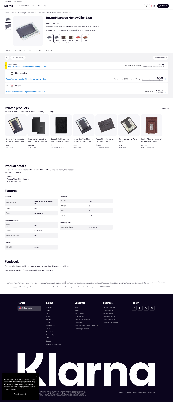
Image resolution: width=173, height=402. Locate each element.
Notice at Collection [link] (139, 392)
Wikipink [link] (48, 338)
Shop (34, 6)
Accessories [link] (41, 13)
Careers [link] (48, 310)
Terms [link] (121, 392)
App (39, 6)
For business (18, 1)
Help (44, 6)
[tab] (8, 50)
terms (15, 287)
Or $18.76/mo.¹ (159, 92)
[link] (134, 308)
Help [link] (76, 307)
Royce (36, 208)
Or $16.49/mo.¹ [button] (10, 147)
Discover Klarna (24, 6)
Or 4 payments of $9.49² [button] (103, 147)
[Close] (36, 376)
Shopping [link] (14, 13)
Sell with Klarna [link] (108, 313)
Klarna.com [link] (151, 392)
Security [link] (48, 319)
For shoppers (8, 1)
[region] (20, 386)
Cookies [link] (128, 392)
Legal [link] (48, 313)
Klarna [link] (7, 13)
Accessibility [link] (50, 335)
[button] (152, 6)
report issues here (47, 270)
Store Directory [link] (79, 316)
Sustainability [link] (50, 326)
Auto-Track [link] (49, 332)
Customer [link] (80, 303)
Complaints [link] (78, 323)
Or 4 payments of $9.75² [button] (57, 147)
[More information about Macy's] (7, 86)
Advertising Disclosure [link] (82, 329)
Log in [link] (76, 310)
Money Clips (94, 26)
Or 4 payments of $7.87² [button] (148, 147)
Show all (165, 109)
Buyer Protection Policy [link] (82, 319)
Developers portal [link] (109, 316)
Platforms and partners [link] (110, 323)
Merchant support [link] (109, 307)
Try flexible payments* (89, 30)
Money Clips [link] (67, 13)
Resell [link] (48, 329)
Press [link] (48, 316)
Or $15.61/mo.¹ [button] (32, 147)
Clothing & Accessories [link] (27, 13)
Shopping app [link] (79, 313)
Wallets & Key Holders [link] (54, 13)
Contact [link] (48, 341)
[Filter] (7, 58)
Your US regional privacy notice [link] (85, 326)
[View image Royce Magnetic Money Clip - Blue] (8, 19)
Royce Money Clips (14, 181)
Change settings (20, 394)
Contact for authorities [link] (53, 344)
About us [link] (49, 307)
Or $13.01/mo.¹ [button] (123, 147)
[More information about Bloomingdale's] (7, 73)
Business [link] (108, 303)
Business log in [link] (108, 310)
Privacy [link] (48, 323)
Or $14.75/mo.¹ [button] (77, 147)
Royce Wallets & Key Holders (18, 179)
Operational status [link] (109, 319)
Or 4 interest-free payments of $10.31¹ (153, 66)
